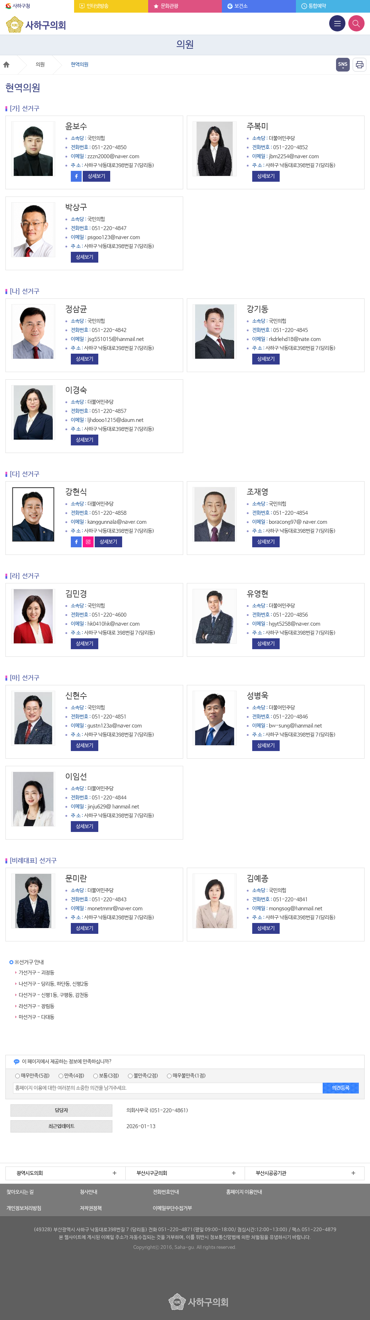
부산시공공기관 (271, 1173)
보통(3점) (108, 1076)
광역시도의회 (30, 1173)
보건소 (241, 6)
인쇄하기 (359, 65)
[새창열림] (77, 176)
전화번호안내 (166, 1192)
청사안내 (88, 1192)
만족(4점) (74, 1076)
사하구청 (21, 6)
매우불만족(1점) (189, 1076)
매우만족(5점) (35, 1076)
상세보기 (96, 176)
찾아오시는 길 (20, 1192)
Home (6, 64)
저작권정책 (91, 1208)
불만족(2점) (145, 1076)
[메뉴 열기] (337, 23)
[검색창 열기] (356, 23)
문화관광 (169, 6)
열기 (343, 65)
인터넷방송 (97, 6)
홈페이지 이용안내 (244, 1192)
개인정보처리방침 (24, 1208)
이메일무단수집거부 (172, 1208)
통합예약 (317, 6)
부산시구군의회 (152, 1173)
